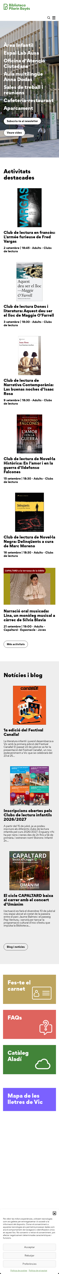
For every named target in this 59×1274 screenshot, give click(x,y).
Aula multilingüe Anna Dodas (23, 77)
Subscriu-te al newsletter (22, 121)
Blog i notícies (16, 947)
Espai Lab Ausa (21, 53)
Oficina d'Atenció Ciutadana (24, 64)
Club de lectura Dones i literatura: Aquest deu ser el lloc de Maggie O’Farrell (29, 310)
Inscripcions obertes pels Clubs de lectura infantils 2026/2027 (28, 815)
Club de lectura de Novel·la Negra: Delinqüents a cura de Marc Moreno (29, 541)
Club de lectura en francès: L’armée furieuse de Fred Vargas (29, 236)
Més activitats (16, 644)
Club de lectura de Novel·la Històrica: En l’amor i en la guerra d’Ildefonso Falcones (29, 465)
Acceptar (29, 1247)
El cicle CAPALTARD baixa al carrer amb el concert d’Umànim (28, 900)
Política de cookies (18, 1270)
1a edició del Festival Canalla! (23, 732)
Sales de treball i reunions (23, 90)
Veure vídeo (14, 133)
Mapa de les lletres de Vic (25, 1098)
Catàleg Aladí (18, 1056)
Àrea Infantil (18, 45)
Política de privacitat (38, 1270)
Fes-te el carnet (19, 985)
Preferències (29, 1263)
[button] (54, 1213)
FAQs (15, 1017)
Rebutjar (29, 1255)
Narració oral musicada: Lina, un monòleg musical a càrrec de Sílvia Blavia (29, 615)
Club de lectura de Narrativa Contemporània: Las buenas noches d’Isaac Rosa (29, 386)
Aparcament (18, 108)
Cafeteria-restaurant (28, 101)
